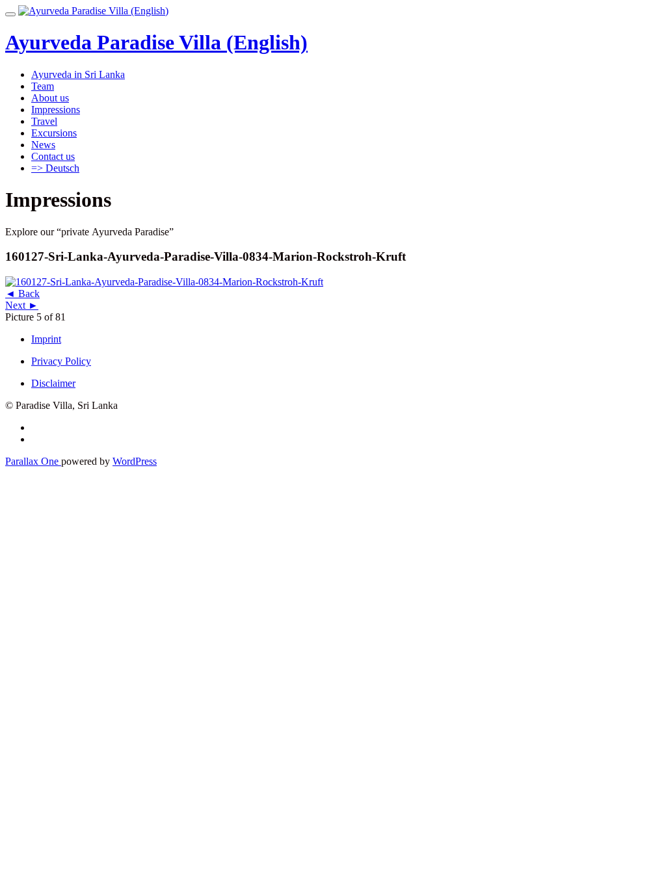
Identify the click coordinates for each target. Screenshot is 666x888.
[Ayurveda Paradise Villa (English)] (93, 10)
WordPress (135, 461)
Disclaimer (53, 383)
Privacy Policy (61, 361)
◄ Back (22, 293)
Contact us (53, 156)
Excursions (54, 132)
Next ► (21, 305)
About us (50, 97)
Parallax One (33, 461)
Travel (44, 121)
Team (42, 86)
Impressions (55, 109)
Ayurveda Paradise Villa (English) (156, 42)
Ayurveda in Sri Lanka (78, 74)
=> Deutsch (55, 168)
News (43, 144)
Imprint (46, 339)
